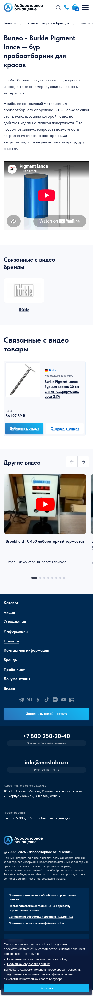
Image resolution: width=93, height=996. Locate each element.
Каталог (11, 602)
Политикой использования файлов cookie (36, 959)
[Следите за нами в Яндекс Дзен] (55, 700)
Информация (16, 631)
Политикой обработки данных (28, 964)
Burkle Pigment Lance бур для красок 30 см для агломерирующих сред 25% (62, 389)
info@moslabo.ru (46, 762)
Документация (17, 678)
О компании (15, 621)
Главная (10, 23)
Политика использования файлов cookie (36, 923)
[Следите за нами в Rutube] (72, 700)
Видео (9, 688)
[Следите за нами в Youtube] (63, 700)
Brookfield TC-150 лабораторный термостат (45, 541)
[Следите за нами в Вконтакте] (30, 700)
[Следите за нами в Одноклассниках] (38, 700)
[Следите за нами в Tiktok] (47, 700)
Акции (9, 612)
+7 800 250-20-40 (46, 736)
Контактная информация (26, 650)
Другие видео (22, 462)
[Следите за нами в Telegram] (21, 700)
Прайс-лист (14, 669)
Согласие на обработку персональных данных (41, 916)
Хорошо (46, 988)
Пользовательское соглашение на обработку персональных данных (39, 908)
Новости (11, 641)
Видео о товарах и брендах (47, 23)
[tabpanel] (45, 519)
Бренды (11, 659)
